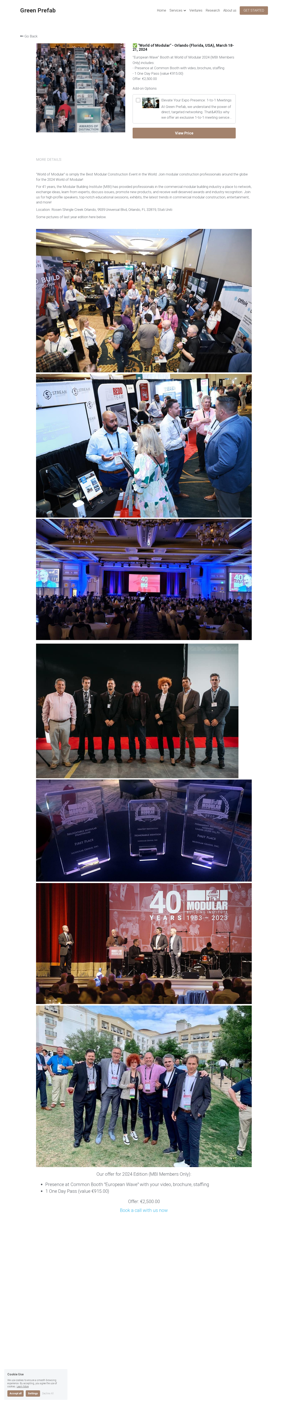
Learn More (23, 1386)
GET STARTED (254, 10)
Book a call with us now (144, 1210)
